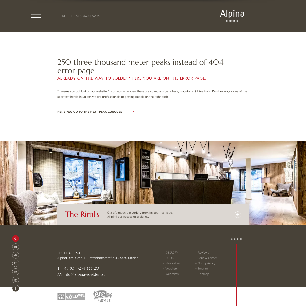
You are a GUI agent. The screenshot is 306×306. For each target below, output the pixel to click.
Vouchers (171, 268)
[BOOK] (15, 271)
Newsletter (172, 263)
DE (64, 16)
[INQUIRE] (15, 263)
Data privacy (206, 263)
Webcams (172, 274)
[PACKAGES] (15, 255)
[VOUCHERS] (15, 246)
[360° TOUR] (15, 238)
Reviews (203, 252)
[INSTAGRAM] (15, 280)
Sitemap (203, 274)
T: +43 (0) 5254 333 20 (86, 16)
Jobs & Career (207, 258)
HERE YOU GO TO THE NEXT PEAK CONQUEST (90, 112)
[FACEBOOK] (15, 288)
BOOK (169, 258)
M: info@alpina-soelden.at (81, 274)
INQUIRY (171, 252)
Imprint (203, 268)
